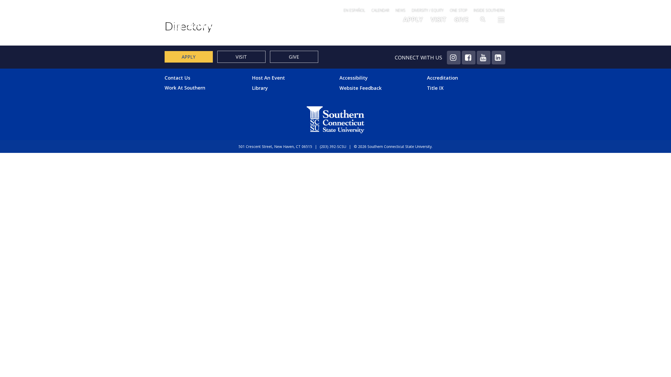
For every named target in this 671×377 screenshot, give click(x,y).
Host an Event (268, 78)
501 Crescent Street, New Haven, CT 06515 (275, 146)
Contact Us (177, 78)
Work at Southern (185, 88)
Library (260, 88)
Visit (438, 19)
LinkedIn (498, 57)
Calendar (380, 10)
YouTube (483, 57)
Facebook (468, 57)
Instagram (454, 57)
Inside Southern (489, 10)
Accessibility (353, 78)
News (400, 10)
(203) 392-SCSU (333, 146)
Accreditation (442, 78)
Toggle (501, 21)
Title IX (435, 88)
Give (461, 19)
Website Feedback (360, 88)
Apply (413, 19)
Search (483, 20)
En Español (354, 10)
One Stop (458, 10)
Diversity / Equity (427, 10)
